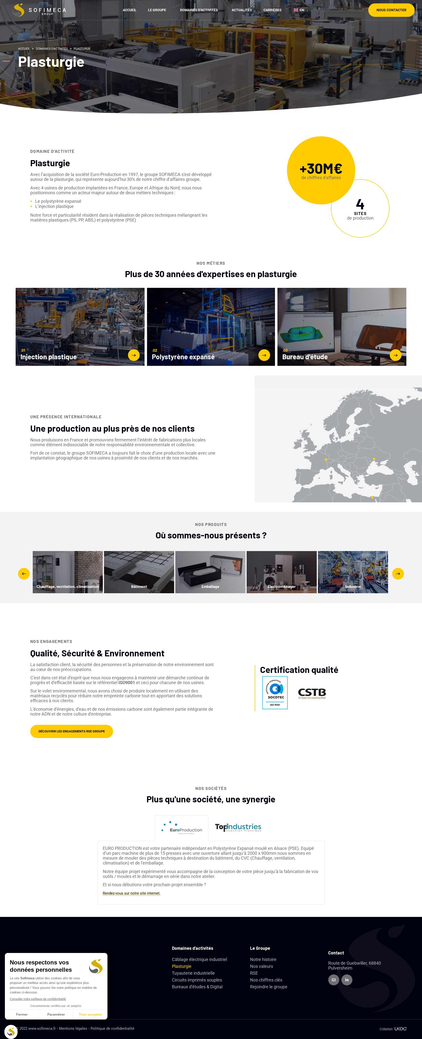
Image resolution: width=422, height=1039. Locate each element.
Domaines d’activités (52, 48)
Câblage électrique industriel (199, 959)
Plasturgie (181, 966)
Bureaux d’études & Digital (197, 986)
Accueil (130, 10)
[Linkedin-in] (346, 979)
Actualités (242, 10)
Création (386, 1029)
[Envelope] (333, 979)
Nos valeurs (261, 966)
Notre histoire (263, 959)
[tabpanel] (211, 873)
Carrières (273, 10)
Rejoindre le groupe (268, 986)
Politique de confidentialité (112, 1028)
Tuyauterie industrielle (193, 973)
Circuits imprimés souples (197, 979)
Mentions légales (73, 1028)
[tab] (182, 828)
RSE (254, 973)
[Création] (400, 1029)
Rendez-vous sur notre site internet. (131, 893)
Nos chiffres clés (266, 979)
